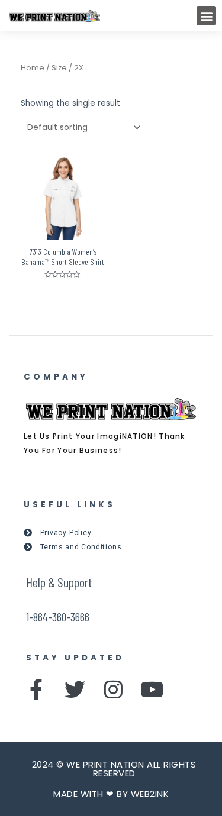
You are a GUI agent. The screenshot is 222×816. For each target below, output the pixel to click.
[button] (206, 15)
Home (32, 68)
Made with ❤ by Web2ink (111, 794)
